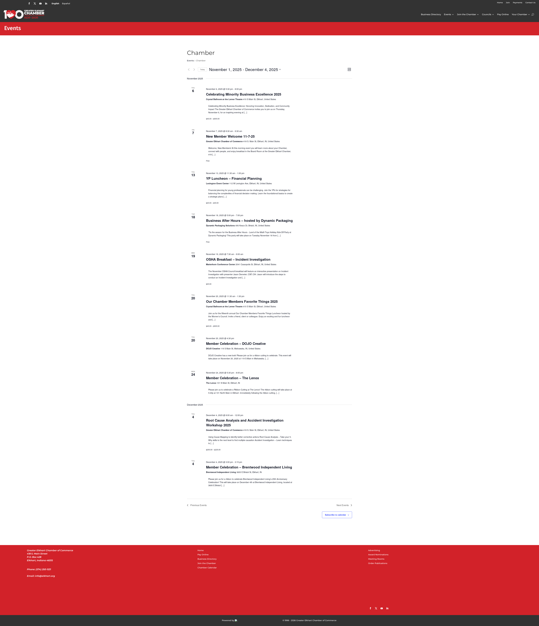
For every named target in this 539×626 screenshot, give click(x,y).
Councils (486, 14)
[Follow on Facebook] (29, 3)
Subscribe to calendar (335, 514)
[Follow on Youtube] (40, 3)
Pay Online (503, 14)
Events (447, 14)
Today (202, 69)
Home (500, 3)
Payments (517, 3)
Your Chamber (519, 14)
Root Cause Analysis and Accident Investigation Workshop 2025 (245, 422)
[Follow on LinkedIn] (46, 3)
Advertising (374, 550)
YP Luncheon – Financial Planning (234, 178)
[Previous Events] (188, 69)
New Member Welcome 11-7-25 (230, 136)
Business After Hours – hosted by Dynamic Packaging (249, 220)
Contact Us (530, 3)
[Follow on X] (35, 3)
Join (508, 3)
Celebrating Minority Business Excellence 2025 (243, 94)
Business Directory (431, 14)
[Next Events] (194, 69)
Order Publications (377, 563)
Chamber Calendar (207, 567)
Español (66, 3)
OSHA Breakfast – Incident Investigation (238, 259)
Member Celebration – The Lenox (232, 377)
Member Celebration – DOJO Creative (236, 343)
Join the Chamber (466, 14)
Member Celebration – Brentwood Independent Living (249, 467)
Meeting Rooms (376, 559)
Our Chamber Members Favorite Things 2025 (242, 301)
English (55, 3)
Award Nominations (378, 554)
